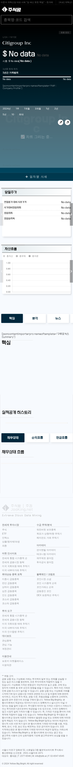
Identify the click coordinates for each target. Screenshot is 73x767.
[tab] (12, 318)
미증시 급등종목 (10, 579)
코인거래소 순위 (45, 587)
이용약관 (6, 665)
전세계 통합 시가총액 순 (14, 558)
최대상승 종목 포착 (12, 574)
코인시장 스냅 (44, 579)
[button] (1, 214)
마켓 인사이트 (9, 553)
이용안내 (6, 656)
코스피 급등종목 (10, 599)
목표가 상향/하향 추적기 (49, 533)
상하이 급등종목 (10, 587)
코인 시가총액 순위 (47, 583)
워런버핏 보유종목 (46, 529)
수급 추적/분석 (44, 525)
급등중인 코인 (44, 591)
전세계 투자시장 (10, 525)
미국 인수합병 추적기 (13, 631)
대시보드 (6, 636)
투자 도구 (7, 611)
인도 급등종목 (9, 595)
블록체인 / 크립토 (46, 574)
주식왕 (14, 10)
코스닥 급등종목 (10, 603)
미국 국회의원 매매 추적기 (16, 566)
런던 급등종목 (9, 583)
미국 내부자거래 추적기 (14, 570)
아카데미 (41, 545)
